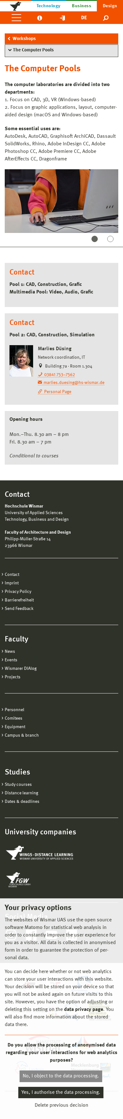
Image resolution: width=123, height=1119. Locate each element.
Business (81, 6)
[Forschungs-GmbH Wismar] (33, 879)
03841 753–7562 (59, 375)
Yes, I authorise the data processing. (60, 1092)
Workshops (24, 39)
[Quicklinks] (62, 17)
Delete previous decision (61, 1105)
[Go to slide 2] (110, 239)
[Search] (106, 17)
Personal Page (57, 392)
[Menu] (16, 17)
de (84, 17)
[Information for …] (39, 17)
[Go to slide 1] (94, 239)
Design (110, 6)
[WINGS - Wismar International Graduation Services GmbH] (40, 853)
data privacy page (83, 1009)
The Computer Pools (33, 50)
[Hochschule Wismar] (15, 5)
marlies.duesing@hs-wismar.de (74, 382)
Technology (49, 6)
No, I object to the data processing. (61, 1076)
